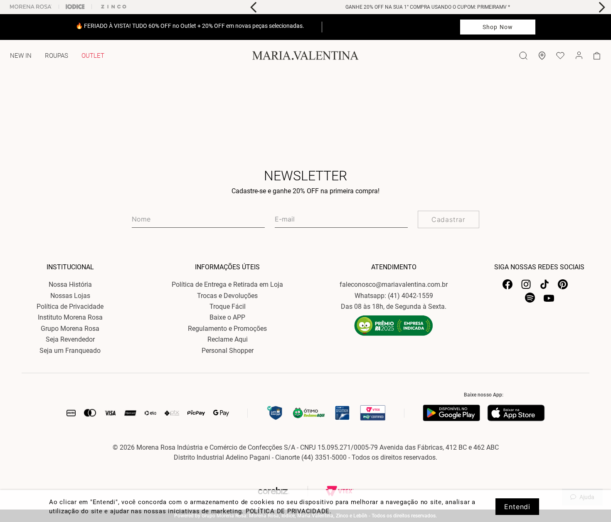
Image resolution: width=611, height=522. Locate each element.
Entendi (517, 506)
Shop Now (498, 27)
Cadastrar (448, 219)
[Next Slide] (601, 7)
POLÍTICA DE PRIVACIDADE (288, 511)
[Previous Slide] (253, 7)
